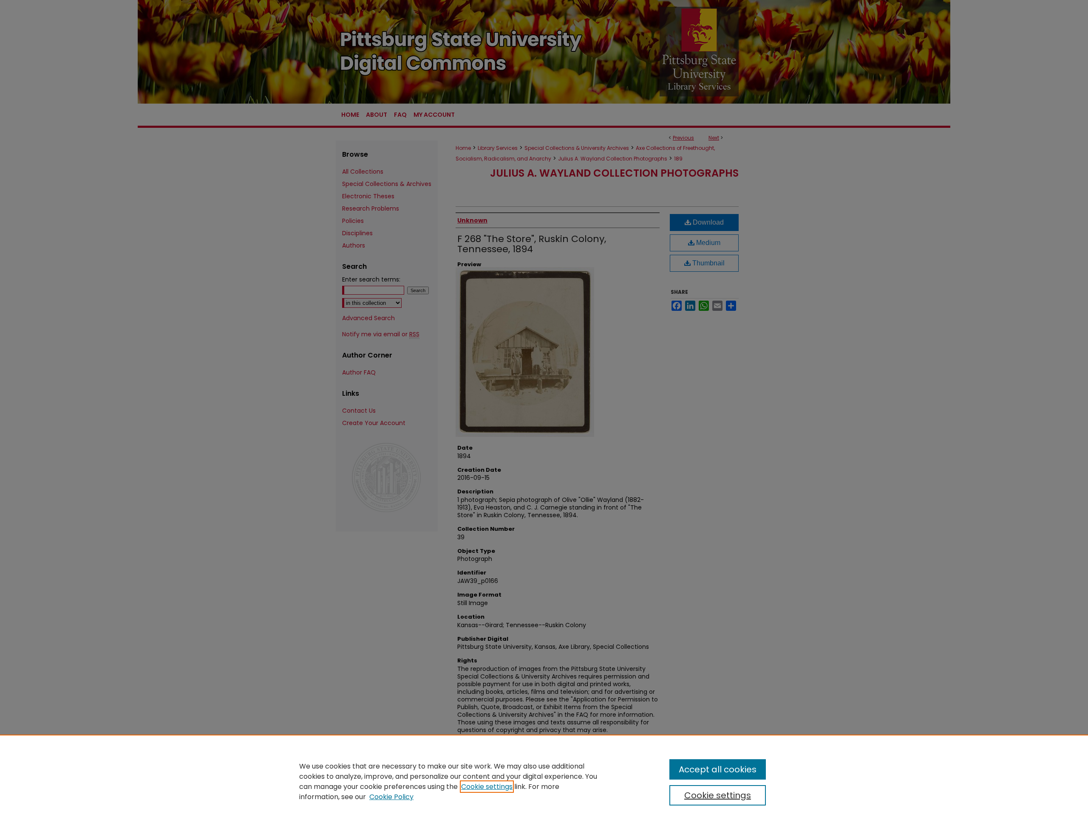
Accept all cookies (717, 769)
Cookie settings (487, 786)
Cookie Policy (391, 797)
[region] (544, 781)
